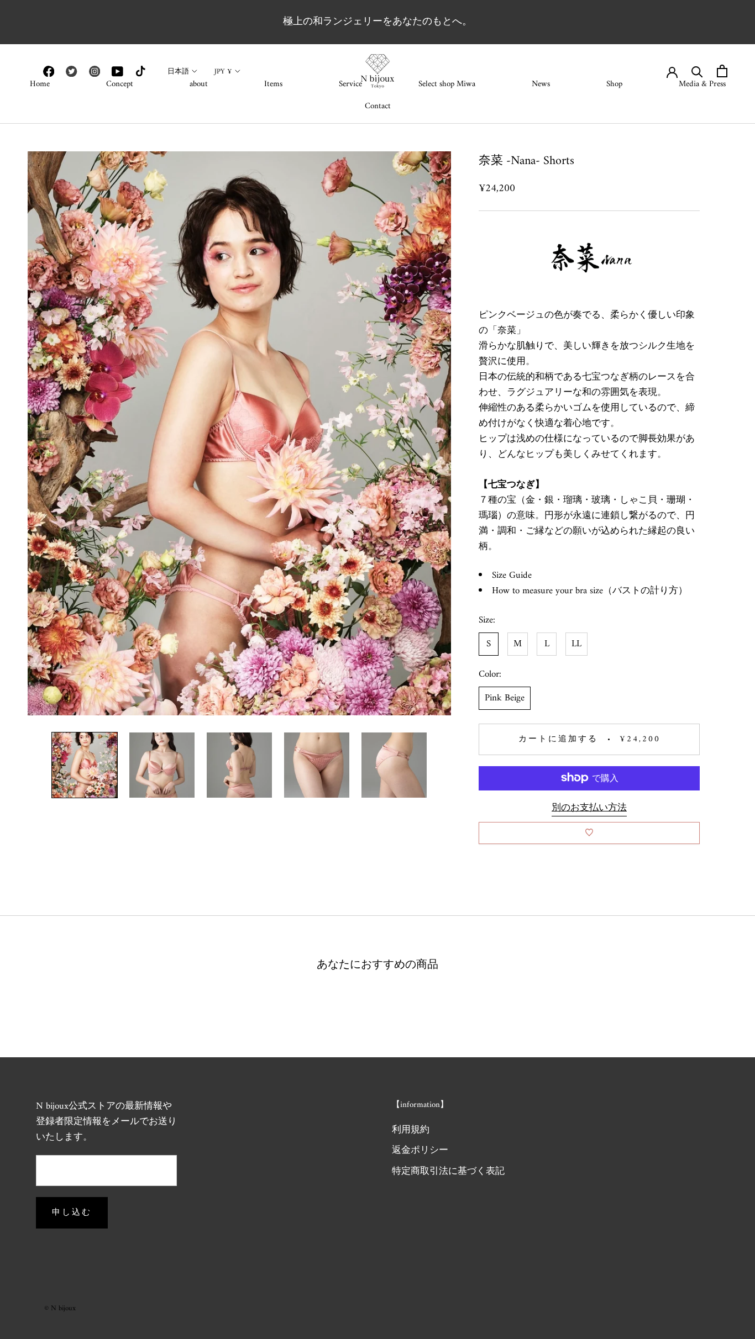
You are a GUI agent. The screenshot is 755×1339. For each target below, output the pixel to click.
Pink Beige (505, 697)
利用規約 (410, 1131)
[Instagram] (94, 71)
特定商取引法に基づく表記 (448, 1172)
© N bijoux (60, 1308)
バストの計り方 (645, 591)
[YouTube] (117, 71)
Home (40, 84)
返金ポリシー (420, 1151)
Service (350, 84)
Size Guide (512, 575)
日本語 (178, 71)
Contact (378, 106)
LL (576, 643)
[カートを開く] (722, 71)
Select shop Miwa (446, 84)
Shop (614, 84)
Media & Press (702, 84)
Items (273, 84)
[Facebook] (48, 71)
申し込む (72, 1212)
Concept (119, 84)
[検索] (697, 71)
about (199, 84)
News (541, 84)
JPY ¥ (223, 71)
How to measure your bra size (547, 591)
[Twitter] (71, 71)
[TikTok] (140, 71)
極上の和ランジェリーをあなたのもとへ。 (377, 21)
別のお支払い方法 (589, 807)
